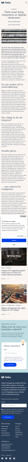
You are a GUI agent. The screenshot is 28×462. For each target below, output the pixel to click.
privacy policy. (19, 360)
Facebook (6, 458)
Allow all (14, 240)
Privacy (3, 455)
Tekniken (14, 9)
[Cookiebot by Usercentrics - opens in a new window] (20, 216)
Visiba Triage (4, 426)
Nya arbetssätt (10, 305)
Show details (20, 236)
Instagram (10, 458)
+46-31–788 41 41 (5, 448)
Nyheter (17, 428)
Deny (14, 244)
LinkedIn (2, 458)
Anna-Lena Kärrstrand (14, 21)
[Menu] (26, 2)
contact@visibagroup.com (8, 450)
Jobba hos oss (19, 434)
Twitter (14, 458)
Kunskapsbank (5, 433)
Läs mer (3, 278)
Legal (16, 437)
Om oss (17, 426)
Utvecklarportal (5, 435)
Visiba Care (4, 428)
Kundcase (4, 430)
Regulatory (8, 455)
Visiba (3, 268)
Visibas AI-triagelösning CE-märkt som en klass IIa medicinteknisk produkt (13, 272)
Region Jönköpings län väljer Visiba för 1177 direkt (13, 309)
